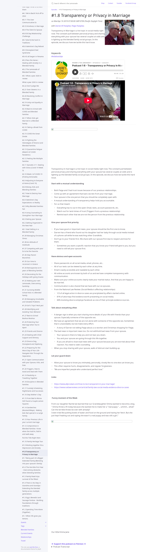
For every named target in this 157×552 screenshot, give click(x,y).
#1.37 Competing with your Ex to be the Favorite (32, 249)
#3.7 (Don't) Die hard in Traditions (31, 41)
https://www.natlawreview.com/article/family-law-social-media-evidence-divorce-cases (91, 387)
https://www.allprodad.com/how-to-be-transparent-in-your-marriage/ (84, 384)
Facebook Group (131, 3)
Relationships (26, 537)
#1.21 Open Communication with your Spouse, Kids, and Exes (33, 362)
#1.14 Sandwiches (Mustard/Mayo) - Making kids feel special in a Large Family (32, 411)
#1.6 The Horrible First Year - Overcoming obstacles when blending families (32, 470)
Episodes (54, 10)
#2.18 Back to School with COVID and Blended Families (32, 111)
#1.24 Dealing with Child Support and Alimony (31, 336)
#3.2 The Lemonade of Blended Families (30, 70)
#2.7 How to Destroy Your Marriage (32, 194)
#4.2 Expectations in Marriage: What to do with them (32, 7)
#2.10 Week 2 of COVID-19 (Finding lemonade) (32, 175)
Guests (23, 522)
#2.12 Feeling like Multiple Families (32, 159)
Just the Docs (34, 547)
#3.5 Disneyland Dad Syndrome (30, 51)
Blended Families (27, 530)
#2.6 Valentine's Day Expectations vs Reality (31, 201)
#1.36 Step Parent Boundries (29, 256)
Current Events (26, 533)
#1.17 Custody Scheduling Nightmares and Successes (32, 389)
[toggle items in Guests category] (46, 522)
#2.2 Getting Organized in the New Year (32, 224)
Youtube (119, 3)
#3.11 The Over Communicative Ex (29, 21)
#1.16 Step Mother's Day (31, 394)
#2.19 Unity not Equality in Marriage (32, 103)
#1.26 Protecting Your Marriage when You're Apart (30, 325)
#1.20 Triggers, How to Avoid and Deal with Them (32, 370)
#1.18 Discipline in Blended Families (32, 383)
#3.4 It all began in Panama (33, 56)
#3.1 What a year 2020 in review (31, 77)
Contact (110, 3)
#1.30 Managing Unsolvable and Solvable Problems (33, 300)
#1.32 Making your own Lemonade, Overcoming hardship (31, 283)
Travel (23, 541)
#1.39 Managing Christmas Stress (32, 237)
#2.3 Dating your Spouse (31, 219)
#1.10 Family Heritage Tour (32, 441)
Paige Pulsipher (78, 26)
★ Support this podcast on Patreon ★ (68, 544)
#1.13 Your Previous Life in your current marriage (32, 420)
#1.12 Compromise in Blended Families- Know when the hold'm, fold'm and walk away (31, 430)
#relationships (57, 56)
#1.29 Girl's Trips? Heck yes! (32, 305)
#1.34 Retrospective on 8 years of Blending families (32, 269)
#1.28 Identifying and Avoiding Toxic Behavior (31, 310)
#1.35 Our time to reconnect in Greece (30, 262)
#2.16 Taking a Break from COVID (32, 128)
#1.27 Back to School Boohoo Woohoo (30, 316)
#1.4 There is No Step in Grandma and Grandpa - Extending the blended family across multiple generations (31, 488)
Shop (102, 3)
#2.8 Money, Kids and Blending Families (30, 188)
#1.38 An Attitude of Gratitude (30, 243)
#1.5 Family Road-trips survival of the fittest (31, 477)
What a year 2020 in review (32, 82)
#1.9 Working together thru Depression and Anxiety (32, 446)
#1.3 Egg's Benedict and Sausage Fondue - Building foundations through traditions (32, 501)
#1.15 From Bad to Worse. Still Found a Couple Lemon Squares (32, 401)
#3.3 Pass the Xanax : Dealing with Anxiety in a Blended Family (31, 63)
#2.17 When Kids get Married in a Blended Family (30, 121)
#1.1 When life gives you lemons (31, 517)
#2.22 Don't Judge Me (30, 86)
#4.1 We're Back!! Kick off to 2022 (32, 14)
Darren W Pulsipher (63, 26)
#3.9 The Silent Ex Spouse (32, 30)
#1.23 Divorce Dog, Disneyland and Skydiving (32, 342)
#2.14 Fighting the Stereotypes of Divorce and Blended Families (32, 143)
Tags (22, 526)
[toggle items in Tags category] (46, 526)
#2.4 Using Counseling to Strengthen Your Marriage (32, 214)
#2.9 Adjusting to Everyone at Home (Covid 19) (32, 181)
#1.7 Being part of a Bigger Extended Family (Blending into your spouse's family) (32, 461)
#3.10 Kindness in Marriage (33, 26)
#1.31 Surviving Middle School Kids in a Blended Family (31, 292)
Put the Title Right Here (31, 438)
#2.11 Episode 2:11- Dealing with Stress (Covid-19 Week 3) (33, 167)
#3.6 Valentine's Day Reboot (33, 46)
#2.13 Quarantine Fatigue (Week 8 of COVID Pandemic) (32, 152)
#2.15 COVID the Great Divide (31, 135)
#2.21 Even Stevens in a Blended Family (31, 90)
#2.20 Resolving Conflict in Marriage (32, 97)
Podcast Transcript (61, 546)
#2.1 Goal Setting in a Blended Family (30, 230)
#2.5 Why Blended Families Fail (32, 207)
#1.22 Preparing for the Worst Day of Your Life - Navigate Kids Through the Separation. (32, 352)
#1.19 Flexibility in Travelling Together (29, 376)
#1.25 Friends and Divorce (32, 331)
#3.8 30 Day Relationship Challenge (31, 34)
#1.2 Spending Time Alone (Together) (32, 510)
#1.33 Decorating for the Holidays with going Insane (32, 275)
